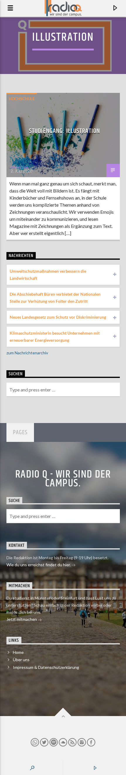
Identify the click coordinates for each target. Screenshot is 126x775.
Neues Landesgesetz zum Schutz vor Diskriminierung (58, 317)
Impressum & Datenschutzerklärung (46, 667)
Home (18, 652)
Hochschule (22, 98)
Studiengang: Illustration (64, 131)
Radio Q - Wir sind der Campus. (63, 479)
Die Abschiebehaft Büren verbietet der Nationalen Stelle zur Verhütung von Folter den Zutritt (55, 298)
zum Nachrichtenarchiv (27, 352)
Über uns (21, 659)
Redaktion (19, 167)
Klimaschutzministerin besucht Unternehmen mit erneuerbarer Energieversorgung (55, 336)
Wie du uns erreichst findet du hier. (38, 564)
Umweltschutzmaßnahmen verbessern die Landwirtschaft (48, 275)
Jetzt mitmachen (22, 619)
